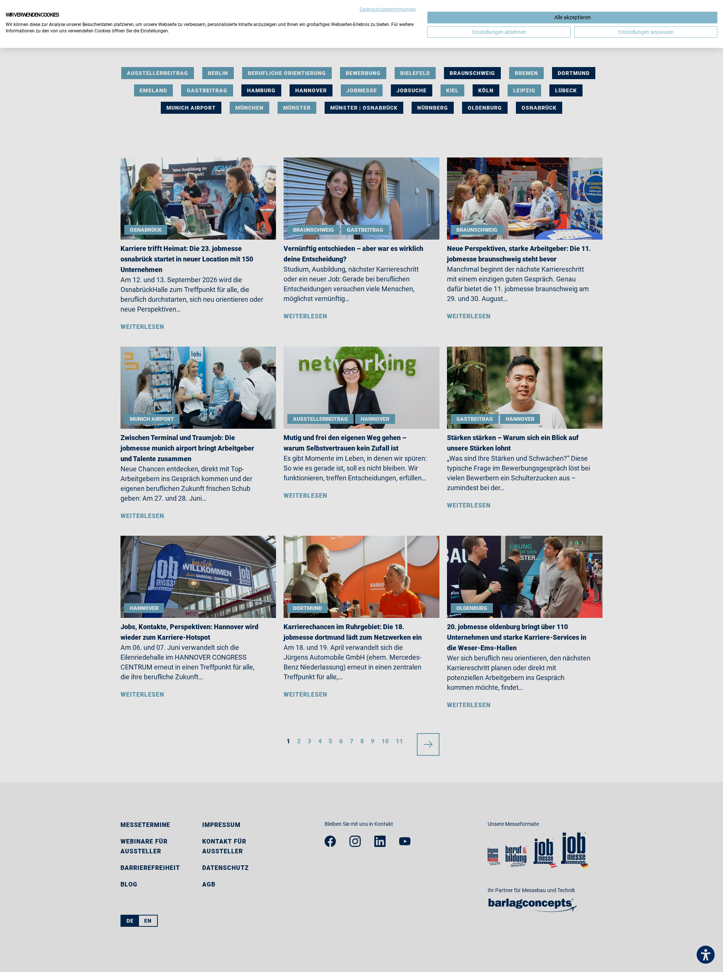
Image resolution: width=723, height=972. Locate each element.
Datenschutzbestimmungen (388, 9)
